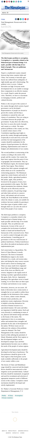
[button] (5, 12)
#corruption (18, 395)
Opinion (3, 19)
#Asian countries (7, 398)
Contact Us (15, 433)
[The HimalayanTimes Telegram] (21, 1)
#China (10, 395)
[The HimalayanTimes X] (4, 1)
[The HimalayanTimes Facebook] (2, 1)
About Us (4, 430)
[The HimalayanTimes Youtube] (7, 1)
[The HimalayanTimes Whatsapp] (14, 1)
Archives (8, 433)
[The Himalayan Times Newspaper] (15, 7)
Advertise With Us (23, 430)
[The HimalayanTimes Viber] (16, 1)
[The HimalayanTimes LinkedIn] (18, 1)
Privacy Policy (12, 430)
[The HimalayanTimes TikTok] (11, 1)
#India (4, 395)
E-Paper (22, 433)
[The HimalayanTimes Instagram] (9, 1)
